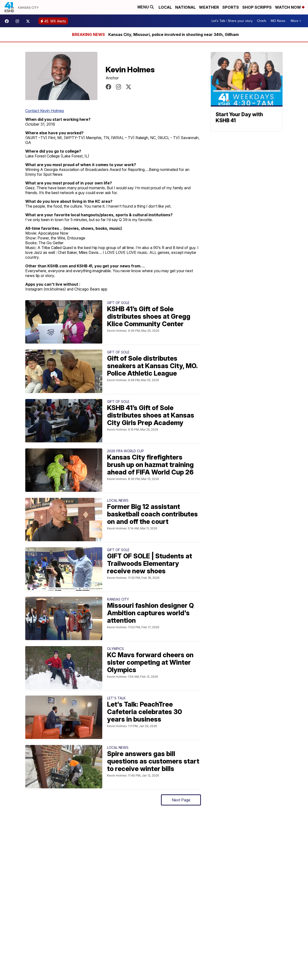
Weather (209, 7)
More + (296, 20)
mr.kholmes (118, 87)
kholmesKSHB (108, 87)
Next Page (181, 800)
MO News (278, 20)
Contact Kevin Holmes (44, 110)
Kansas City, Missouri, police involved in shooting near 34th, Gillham (173, 34)
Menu (143, 7)
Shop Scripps (257, 7)
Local (165, 7)
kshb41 (8, 21)
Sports (230, 7)
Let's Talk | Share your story (232, 20)
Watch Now (288, 7)
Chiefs (261, 20)
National (185, 7)
